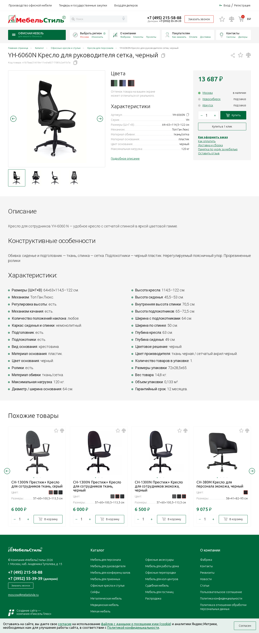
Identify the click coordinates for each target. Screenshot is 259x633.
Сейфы (95, 592)
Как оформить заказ (213, 137)
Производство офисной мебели (30, 5)
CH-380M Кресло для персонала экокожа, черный (219, 484)
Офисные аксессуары (159, 559)
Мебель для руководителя (107, 566)
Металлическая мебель (106, 598)
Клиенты (138, 37)
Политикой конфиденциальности (133, 627)
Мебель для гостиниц (159, 592)
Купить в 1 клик (222, 126)
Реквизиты (207, 572)
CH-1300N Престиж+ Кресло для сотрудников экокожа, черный (159, 486)
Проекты (151, 37)
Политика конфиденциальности (221, 598)
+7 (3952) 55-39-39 (170, 21)
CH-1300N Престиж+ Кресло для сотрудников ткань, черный (97, 486)
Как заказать (179, 37)
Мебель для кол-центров (161, 579)
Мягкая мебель (100, 611)
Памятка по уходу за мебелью (218, 149)
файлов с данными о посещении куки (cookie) (136, 624)
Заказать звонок (199, 19)
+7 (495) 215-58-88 (164, 17)
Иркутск (208, 105)
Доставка (205, 37)
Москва (208, 92)
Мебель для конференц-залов (110, 572)
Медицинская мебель (104, 605)
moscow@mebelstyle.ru (23, 594)
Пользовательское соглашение (221, 592)
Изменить (97, 37)
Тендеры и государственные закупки (83, 5)
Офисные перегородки (160, 572)
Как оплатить (206, 141)
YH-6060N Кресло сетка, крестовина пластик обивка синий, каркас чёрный (122, 83)
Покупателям (181, 33)
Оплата (193, 37)
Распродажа (153, 598)
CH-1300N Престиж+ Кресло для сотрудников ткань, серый (37, 484)
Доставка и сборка (210, 145)
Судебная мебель (157, 585)
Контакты (232, 33)
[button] (13, 118)
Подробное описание (125, 158)
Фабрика (125, 37)
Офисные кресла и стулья (107, 585)
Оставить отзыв (209, 153)
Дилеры (242, 37)
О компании (128, 33)
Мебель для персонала (105, 559)
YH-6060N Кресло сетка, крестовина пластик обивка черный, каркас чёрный (131, 83)
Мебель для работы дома (162, 566)
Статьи (204, 585)
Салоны (231, 37)
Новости (206, 579)
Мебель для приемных (105, 579)
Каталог (97, 550)
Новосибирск (212, 99)
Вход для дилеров (126, 5)
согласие (64, 624)
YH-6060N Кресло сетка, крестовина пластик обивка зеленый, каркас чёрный (114, 83)
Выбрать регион (91, 33)
